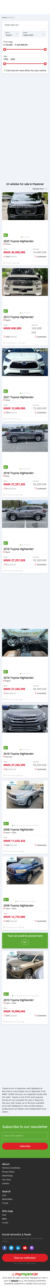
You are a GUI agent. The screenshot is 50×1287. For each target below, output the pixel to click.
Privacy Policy (8, 1171)
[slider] (4, 49)
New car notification (25, 1257)
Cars (4, 1195)
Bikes (4, 1218)
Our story (6, 1179)
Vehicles (11, 17)
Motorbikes (7, 1199)
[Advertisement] (25, 103)
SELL (25, 942)
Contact (5, 1183)
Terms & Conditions (11, 1167)
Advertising (7, 1175)
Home (4, 17)
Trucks (5, 1203)
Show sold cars (12, 25)
